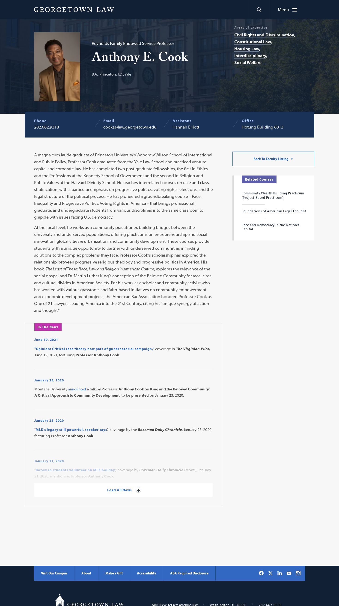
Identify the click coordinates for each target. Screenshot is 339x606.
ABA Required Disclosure (189, 573)
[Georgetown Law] (74, 9)
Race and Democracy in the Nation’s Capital (270, 226)
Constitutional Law (252, 41)
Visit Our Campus (54, 573)
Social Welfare (248, 62)
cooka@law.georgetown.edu (130, 127)
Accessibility (146, 573)
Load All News (120, 490)
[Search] (259, 9)
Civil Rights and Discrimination (264, 35)
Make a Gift (114, 573)
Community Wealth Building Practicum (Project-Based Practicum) (273, 195)
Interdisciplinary (250, 55)
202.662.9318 (46, 127)
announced (77, 389)
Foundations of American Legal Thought (274, 211)
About (86, 573)
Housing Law (246, 48)
